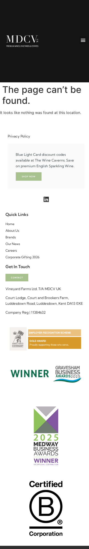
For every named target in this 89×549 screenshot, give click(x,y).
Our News (12, 244)
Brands (10, 237)
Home (9, 224)
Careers (11, 250)
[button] (83, 40)
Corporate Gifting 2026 (22, 257)
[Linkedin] (46, 199)
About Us (12, 231)
